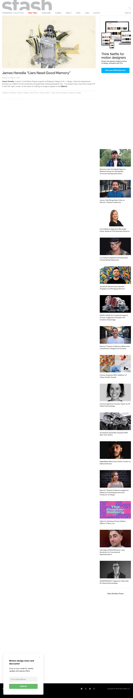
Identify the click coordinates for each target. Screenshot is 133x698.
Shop (78, 13)
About (68, 13)
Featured (13, 93)
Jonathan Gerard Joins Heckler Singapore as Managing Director (112, 287)
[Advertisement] (49, 115)
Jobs (87, 13)
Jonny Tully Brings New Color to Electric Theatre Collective (112, 201)
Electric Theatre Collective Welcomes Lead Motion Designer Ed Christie (115, 347)
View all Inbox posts (115, 594)
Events (96, 13)
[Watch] (64, 86)
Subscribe (46, 13)
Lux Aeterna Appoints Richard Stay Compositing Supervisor (114, 259)
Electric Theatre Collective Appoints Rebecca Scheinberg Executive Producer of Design (114, 492)
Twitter (85, 688)
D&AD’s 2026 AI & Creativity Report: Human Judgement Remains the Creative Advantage (114, 317)
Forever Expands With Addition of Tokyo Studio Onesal (113, 376)
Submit (58, 13)
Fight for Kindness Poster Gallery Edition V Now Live (113, 522)
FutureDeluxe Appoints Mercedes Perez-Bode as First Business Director (115, 230)
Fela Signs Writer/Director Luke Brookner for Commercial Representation (112, 552)
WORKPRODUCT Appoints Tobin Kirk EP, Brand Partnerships (114, 582)
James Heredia (8, 81)
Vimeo (90, 688)
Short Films (34, 93)
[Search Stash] (129, 8)
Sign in (128, 13)
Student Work (44, 93)
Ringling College (74, 93)
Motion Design (23, 93)
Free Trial (32, 13)
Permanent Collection (12, 13)
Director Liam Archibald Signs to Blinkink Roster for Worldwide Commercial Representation (113, 171)
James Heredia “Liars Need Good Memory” (36, 73)
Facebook (94, 688)
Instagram (81, 688)
